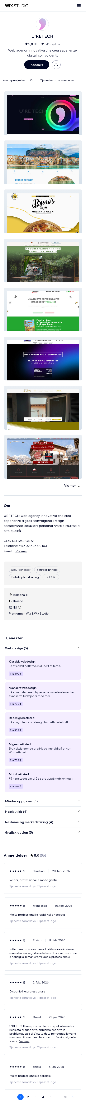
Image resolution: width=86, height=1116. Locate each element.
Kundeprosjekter (14, 80)
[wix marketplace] (16, 5)
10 (65, 1097)
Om (32, 80)
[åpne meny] (78, 6)
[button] (43, 113)
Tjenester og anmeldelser (57, 80)
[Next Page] (73, 1097)
